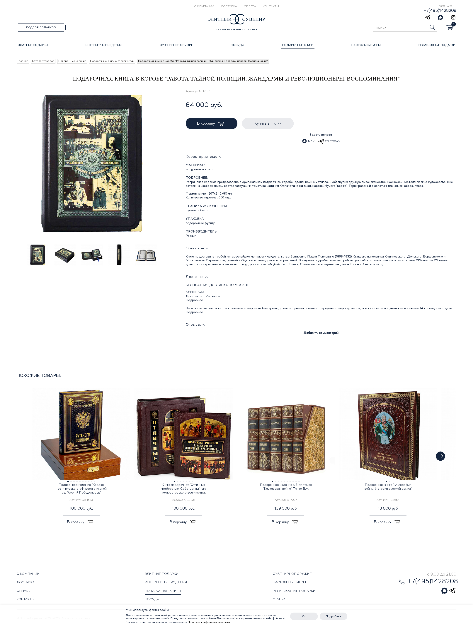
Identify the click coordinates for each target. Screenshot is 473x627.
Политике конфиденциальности (209, 622)
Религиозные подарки (294, 591)
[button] (440, 456)
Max (311, 141)
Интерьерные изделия (166, 582)
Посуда (152, 599)
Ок (304, 616)
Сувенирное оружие (292, 574)
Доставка (229, 6)
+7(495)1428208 (439, 11)
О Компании (204, 6)
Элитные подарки (161, 574)
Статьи (279, 599)
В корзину (206, 123)
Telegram (332, 141)
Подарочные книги (163, 591)
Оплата (250, 6)
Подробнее (194, 300)
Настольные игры (289, 582)
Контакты (271, 6)
